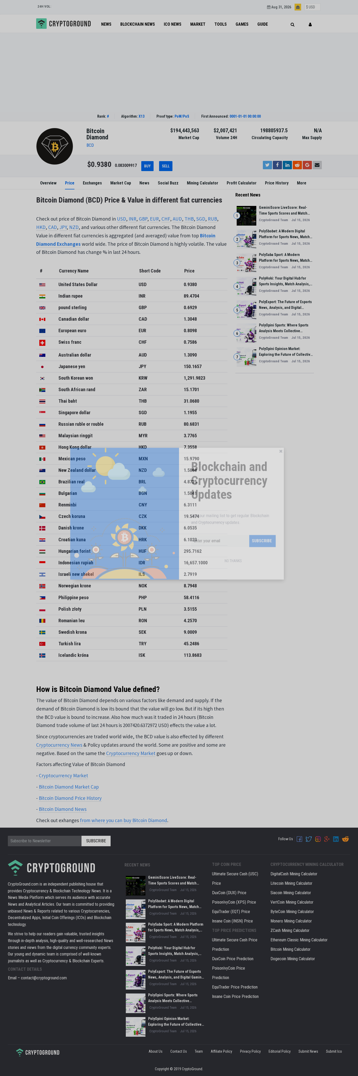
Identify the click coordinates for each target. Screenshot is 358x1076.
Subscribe (262, 565)
